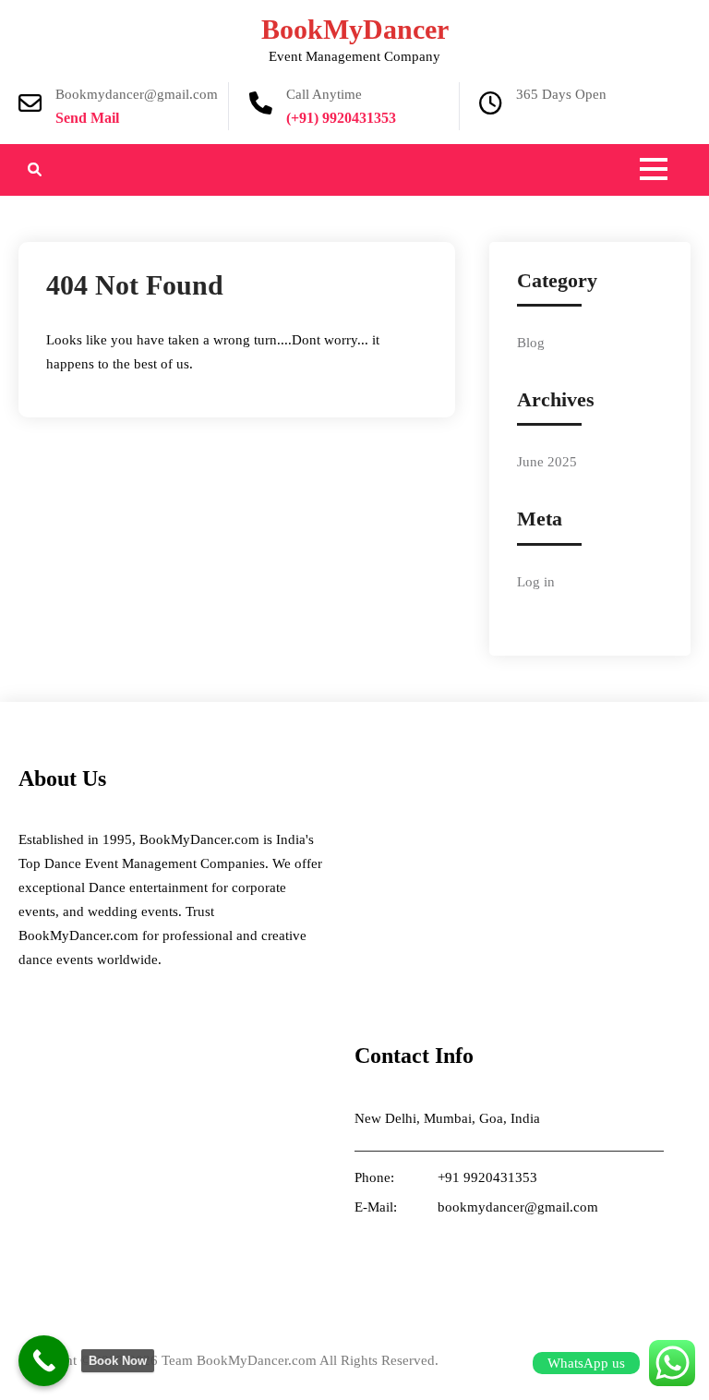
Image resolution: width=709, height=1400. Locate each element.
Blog (531, 342)
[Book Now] (43, 1360)
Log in (536, 581)
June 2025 (547, 461)
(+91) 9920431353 (341, 118)
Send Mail (87, 118)
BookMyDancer (355, 29)
